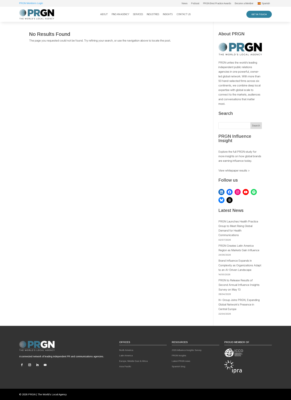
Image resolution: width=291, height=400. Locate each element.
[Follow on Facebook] (22, 365)
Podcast (195, 3)
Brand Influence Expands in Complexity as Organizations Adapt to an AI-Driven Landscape (239, 265)
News (184, 3)
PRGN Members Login (31, 3)
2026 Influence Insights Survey (187, 350)
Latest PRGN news (181, 361)
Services (138, 14)
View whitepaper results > (234, 170)
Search (256, 125)
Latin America (126, 355)
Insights (168, 14)
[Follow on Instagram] (29, 365)
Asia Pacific (125, 366)
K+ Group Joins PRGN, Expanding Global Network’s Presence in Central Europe (239, 304)
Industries (153, 14)
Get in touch (259, 14)
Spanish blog (178, 366)
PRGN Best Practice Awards (217, 3)
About (104, 14)
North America (126, 350)
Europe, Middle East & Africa (133, 361)
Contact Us (183, 14)
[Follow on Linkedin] (37, 365)
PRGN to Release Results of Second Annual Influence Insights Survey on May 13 (239, 285)
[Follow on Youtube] (45, 365)
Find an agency (120, 14)
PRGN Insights (179, 355)
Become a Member (244, 3)
